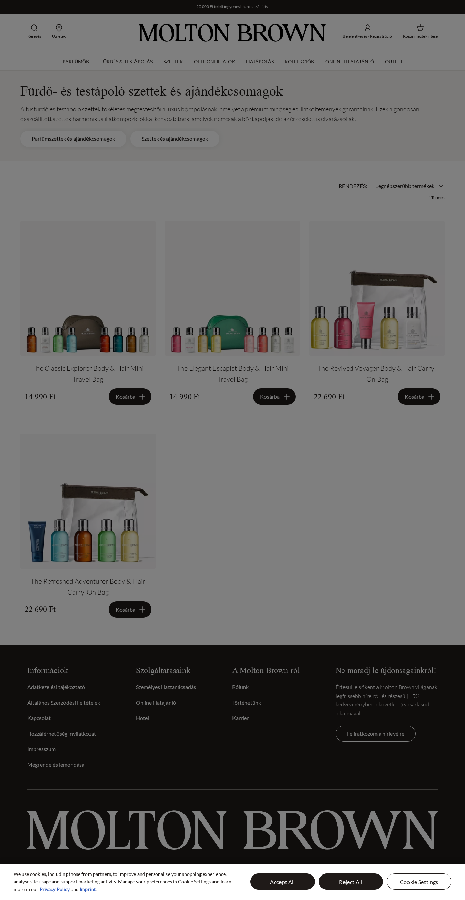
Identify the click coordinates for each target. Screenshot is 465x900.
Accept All (282, 882)
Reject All (350, 882)
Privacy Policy (55, 889)
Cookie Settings (419, 882)
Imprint (88, 889)
